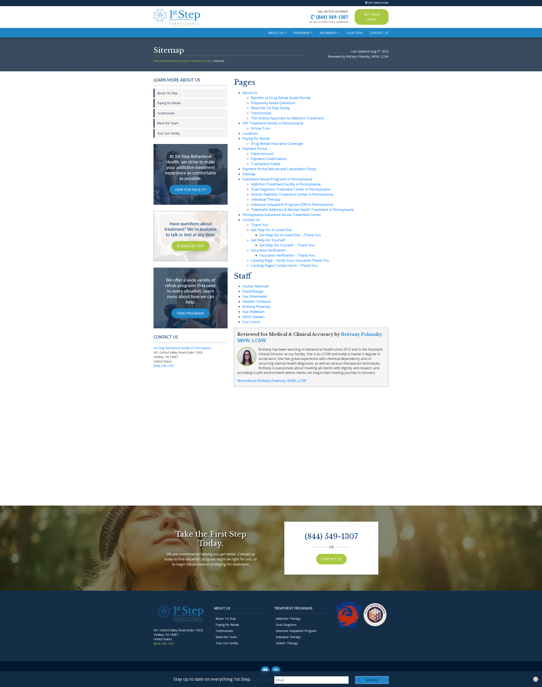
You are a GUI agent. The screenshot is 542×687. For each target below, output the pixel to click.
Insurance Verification (268, 250)
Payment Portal (254, 148)
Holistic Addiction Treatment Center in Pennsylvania (292, 194)
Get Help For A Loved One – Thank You (290, 235)
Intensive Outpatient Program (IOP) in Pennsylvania (292, 204)
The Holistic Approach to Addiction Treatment (287, 118)
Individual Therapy (266, 199)
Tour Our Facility (168, 133)
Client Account (262, 153)
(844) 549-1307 (331, 17)
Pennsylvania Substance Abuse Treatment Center (182, 61)
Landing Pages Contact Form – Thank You (284, 265)
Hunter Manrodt (255, 286)
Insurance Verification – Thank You (287, 255)
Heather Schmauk (256, 301)
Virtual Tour (260, 128)
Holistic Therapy (287, 643)
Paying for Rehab (256, 138)
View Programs (190, 313)
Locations (354, 33)
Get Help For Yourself (268, 240)
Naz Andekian (253, 311)
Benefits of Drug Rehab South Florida (280, 97)
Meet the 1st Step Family (270, 108)
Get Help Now (372, 17)
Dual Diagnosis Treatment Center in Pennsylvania (290, 189)
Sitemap (248, 174)
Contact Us (379, 33)
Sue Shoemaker (254, 296)
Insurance (327, 33)
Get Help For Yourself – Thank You (286, 245)
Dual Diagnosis (286, 625)
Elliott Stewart (253, 316)
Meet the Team (167, 123)
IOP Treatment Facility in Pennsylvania (272, 123)
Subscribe (372, 680)
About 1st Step (167, 93)
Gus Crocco (251, 321)
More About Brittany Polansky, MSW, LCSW (271, 380)
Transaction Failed (265, 164)
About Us (275, 33)
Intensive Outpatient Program (296, 631)
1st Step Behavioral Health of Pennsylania (182, 348)
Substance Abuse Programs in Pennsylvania (277, 179)
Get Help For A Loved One (271, 230)
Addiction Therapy (288, 619)
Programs (301, 33)
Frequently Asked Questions (273, 103)
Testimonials (261, 113)
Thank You (259, 225)
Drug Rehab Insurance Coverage (277, 143)
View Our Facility (190, 189)
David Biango (253, 291)
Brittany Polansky (256, 306)
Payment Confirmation (269, 158)
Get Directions (378, 3)
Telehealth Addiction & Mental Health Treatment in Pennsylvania (302, 209)
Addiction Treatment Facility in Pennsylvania (286, 184)
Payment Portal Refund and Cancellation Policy (279, 169)
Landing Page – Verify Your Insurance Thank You (290, 260)
